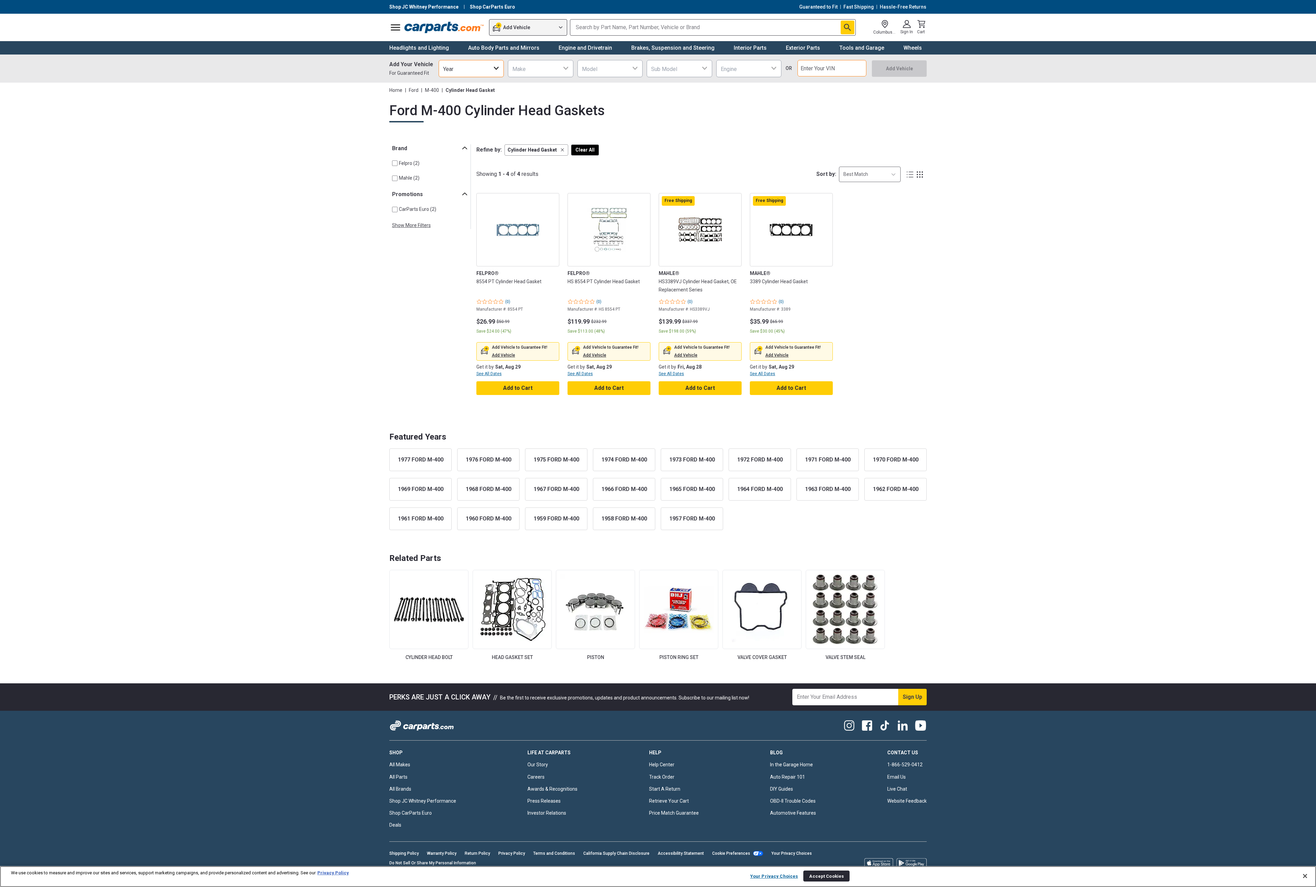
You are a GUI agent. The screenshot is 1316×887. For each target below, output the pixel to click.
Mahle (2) (409, 178)
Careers (536, 777)
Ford (413, 90)
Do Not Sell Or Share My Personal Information (432, 863)
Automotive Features (793, 813)
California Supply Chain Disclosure (616, 853)
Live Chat (897, 789)
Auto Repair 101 (787, 777)
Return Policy (477, 853)
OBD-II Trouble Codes (793, 801)
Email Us (896, 777)
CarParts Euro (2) (417, 209)
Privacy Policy (511, 853)
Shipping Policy (404, 853)
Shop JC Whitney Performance (422, 801)
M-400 (432, 90)
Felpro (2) (409, 163)
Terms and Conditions (554, 853)
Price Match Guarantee (674, 813)
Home (395, 90)
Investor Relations (546, 813)
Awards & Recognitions (552, 789)
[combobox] (471, 68)
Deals (395, 825)
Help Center (661, 764)
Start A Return (664, 789)
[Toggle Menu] (395, 27)
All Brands (400, 789)
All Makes (399, 764)
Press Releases (544, 801)
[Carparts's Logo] (444, 27)
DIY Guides (781, 789)
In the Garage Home (791, 764)
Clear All (585, 150)
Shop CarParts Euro (410, 813)
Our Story (537, 764)
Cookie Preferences (731, 853)
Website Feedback (907, 801)
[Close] (1305, 876)
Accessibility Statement (681, 853)
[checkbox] (395, 163)
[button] (536, 150)
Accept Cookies (826, 875)
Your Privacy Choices (791, 853)
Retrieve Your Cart (669, 801)
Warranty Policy (441, 853)
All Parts (398, 777)
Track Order (661, 777)
